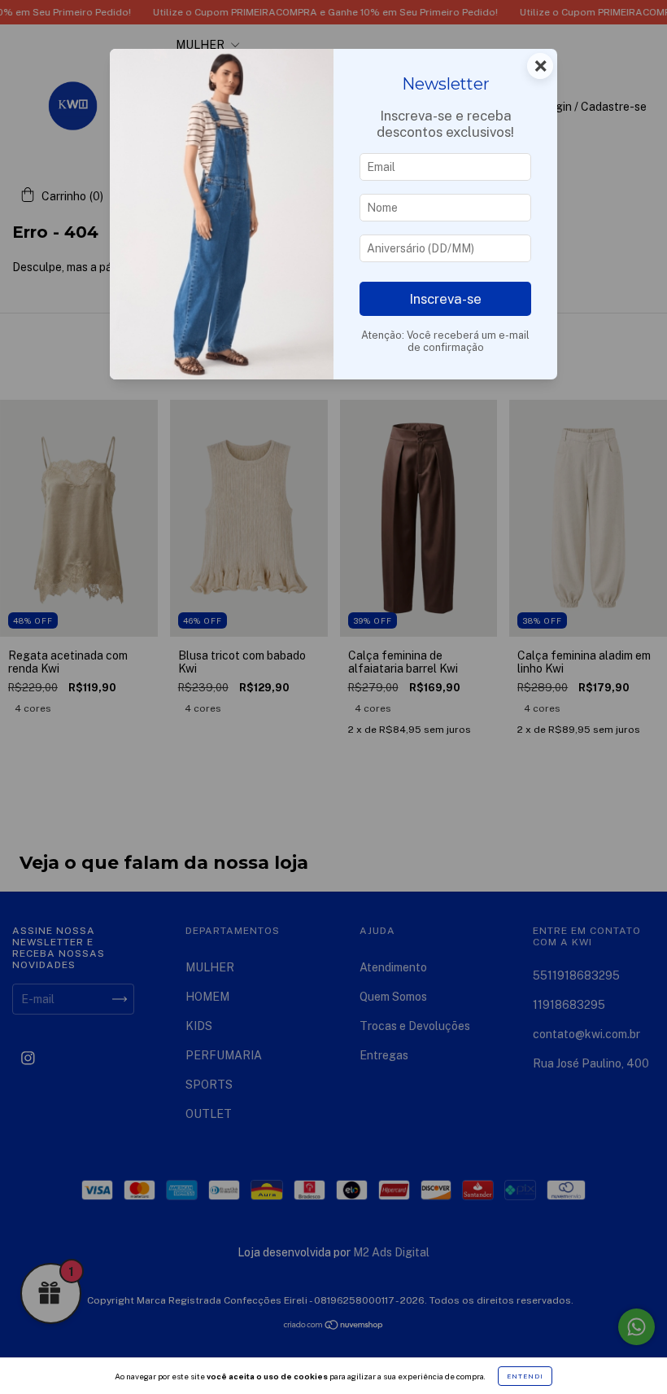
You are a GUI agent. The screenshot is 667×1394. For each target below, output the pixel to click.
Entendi (525, 1376)
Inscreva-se (445, 299)
